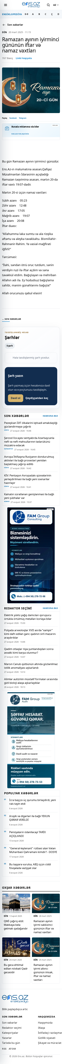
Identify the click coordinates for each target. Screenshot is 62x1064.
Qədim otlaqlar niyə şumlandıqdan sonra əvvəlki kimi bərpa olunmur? (28, 650)
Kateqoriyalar (10, 1032)
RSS (4, 1048)
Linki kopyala (24, 58)
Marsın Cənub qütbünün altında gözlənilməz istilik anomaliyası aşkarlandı (31, 666)
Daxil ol (15, 398)
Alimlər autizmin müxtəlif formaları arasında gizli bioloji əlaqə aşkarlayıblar (31, 681)
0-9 (26, 14)
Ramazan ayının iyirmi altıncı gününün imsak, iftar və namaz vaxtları (43, 972)
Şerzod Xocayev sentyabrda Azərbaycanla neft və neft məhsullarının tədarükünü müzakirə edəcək (29, 441)
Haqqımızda (45, 1022)
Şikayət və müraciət (49, 1043)
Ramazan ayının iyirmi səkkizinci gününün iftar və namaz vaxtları (44, 926)
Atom (12, 1048)
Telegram (22, 118)
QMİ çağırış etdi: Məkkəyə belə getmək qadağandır (16, 924)
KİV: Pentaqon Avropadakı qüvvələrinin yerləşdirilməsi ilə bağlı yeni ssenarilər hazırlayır (27, 479)
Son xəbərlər (9, 1022)
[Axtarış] (48, 4)
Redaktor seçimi (11, 1028)
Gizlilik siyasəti (46, 1038)
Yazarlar (7, 1038)
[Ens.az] (31, 5)
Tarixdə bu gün (11, 1043)
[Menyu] (5, 4)
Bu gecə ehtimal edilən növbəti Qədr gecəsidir (16, 968)
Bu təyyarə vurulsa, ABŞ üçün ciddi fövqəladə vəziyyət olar (30, 866)
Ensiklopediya (12, 14)
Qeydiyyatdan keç (36, 398)
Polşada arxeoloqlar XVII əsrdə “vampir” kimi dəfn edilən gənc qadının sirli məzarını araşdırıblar (30, 633)
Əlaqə (41, 1028)
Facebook (13, 118)
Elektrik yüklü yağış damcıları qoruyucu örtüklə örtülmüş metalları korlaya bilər (28, 617)
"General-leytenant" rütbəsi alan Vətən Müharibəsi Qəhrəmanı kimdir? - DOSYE (33, 850)
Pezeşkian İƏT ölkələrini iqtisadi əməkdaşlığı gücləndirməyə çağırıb (30, 424)
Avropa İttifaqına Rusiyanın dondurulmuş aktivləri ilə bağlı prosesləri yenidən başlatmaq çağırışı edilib (29, 460)
